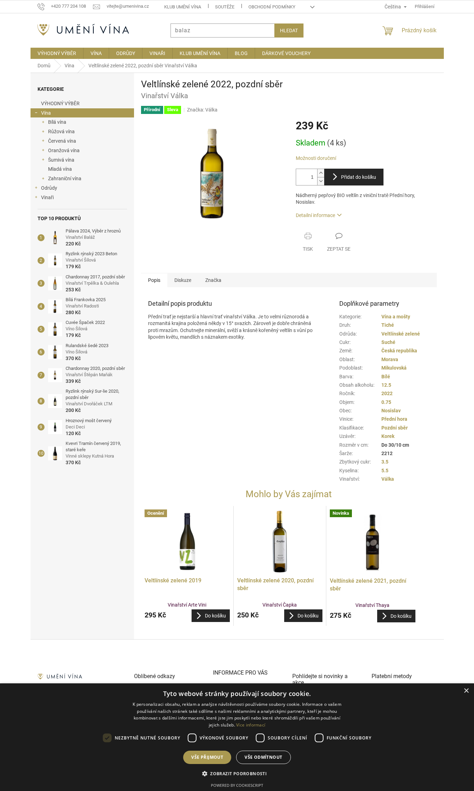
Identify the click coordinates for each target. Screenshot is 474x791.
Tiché (387, 325)
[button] (187, 615)
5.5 (384, 470)
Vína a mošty (395, 316)
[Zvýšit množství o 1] (320, 173)
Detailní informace (315, 215)
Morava (389, 359)
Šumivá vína (61, 160)
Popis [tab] (154, 280)
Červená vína (62, 141)
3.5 (384, 462)
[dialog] (237, 737)
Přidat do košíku (358, 177)
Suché (388, 342)
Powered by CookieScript (237, 785)
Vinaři (47, 197)
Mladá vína (60, 169)
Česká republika (399, 350)
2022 (387, 393)
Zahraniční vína (64, 178)
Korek (387, 436)
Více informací (250, 725)
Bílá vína (57, 122)
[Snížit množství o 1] (320, 181)
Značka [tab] (213, 280)
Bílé (385, 376)
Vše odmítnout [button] (263, 757)
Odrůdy (49, 188)
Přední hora (394, 419)
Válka (387, 479)
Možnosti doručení (316, 158)
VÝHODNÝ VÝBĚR (60, 103)
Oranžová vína (64, 150)
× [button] (466, 691)
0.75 (386, 402)
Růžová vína (61, 131)
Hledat (289, 30)
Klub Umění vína (182, 6)
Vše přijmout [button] (207, 757)
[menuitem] (57, 53)
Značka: (202, 110)
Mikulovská (394, 368)
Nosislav (391, 410)
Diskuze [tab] (182, 280)
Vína (46, 113)
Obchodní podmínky (271, 6)
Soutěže (224, 6)
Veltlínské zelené (400, 334)
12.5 (386, 385)
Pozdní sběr (394, 428)
